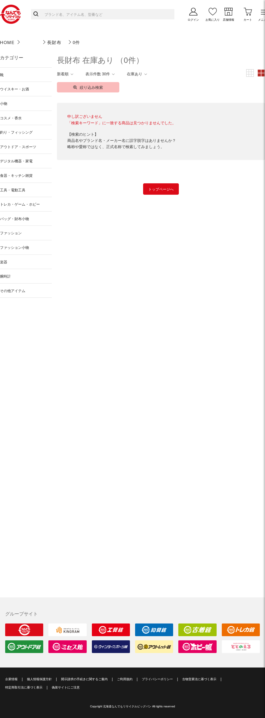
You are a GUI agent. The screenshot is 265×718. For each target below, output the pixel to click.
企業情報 (11, 679)
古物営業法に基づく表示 (199, 679)
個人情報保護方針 (39, 679)
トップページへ (161, 189)
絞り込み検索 (91, 87)
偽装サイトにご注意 (66, 687)
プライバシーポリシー (157, 679)
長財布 (54, 42)
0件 (76, 42)
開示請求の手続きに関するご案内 (84, 679)
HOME (7, 42)
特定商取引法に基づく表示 (23, 687)
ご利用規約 (124, 679)
